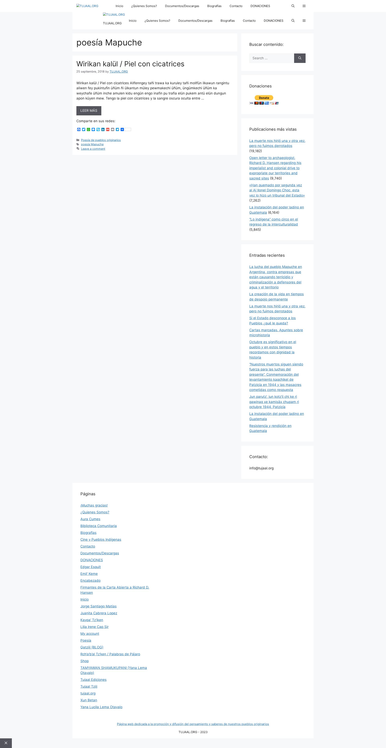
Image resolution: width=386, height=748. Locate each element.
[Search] (300, 58)
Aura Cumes (90, 519)
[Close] (6, 743)
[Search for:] (271, 58)
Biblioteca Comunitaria (98, 526)
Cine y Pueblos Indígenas (100, 540)
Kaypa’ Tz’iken (91, 620)
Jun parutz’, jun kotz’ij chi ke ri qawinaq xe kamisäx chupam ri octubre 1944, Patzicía (274, 402)
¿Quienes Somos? (144, 6)
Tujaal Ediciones (93, 680)
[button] (293, 6)
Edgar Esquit (90, 567)
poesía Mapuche (92, 144)
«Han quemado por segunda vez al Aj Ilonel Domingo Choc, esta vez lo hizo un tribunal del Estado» (277, 190)
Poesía (85, 640)
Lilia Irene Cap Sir (94, 627)
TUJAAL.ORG (112, 23)
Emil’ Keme (89, 574)
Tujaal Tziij (88, 686)
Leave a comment (93, 148)
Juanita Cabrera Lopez (98, 613)
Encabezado (90, 581)
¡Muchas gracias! (94, 505)
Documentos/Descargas (182, 6)
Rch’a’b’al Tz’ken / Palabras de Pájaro (110, 654)
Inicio (119, 6)
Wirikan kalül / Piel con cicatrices (130, 64)
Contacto (236, 6)
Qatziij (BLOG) (91, 647)
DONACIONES (260, 6)
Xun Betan (88, 700)
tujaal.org (87, 693)
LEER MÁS (88, 111)
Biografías (214, 6)
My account (89, 634)
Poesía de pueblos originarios (101, 140)
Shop (84, 661)
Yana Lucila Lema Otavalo (101, 707)
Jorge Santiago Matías (98, 606)
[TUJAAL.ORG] (87, 6)
